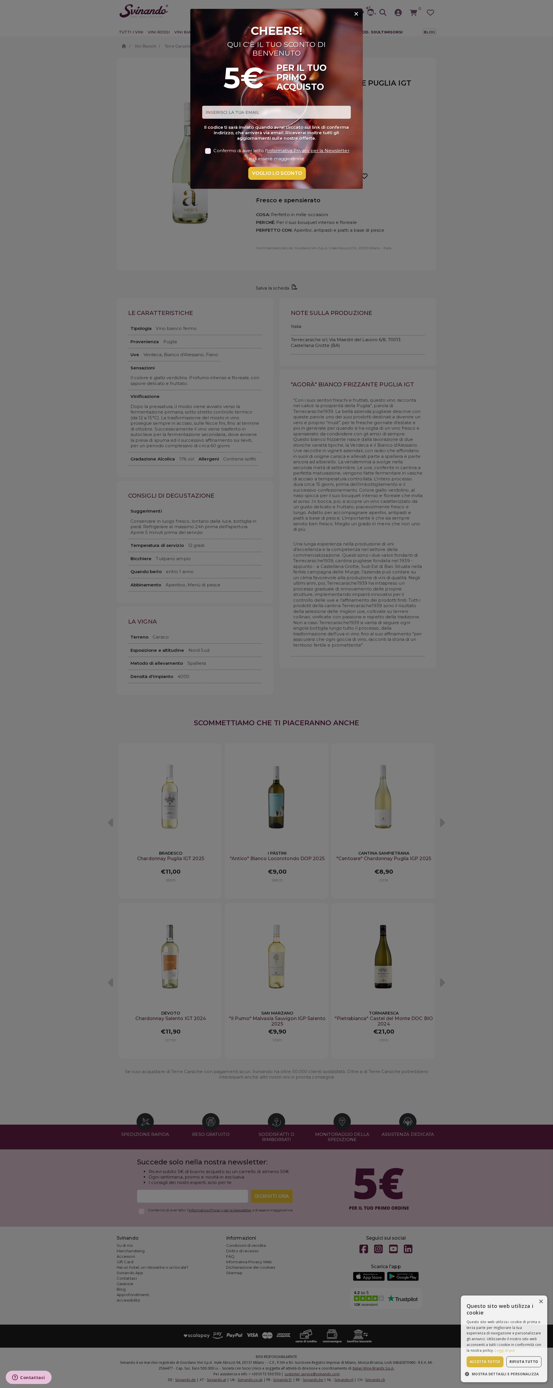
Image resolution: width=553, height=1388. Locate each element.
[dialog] (504, 1339)
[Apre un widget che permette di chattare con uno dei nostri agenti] (29, 1378)
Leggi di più (505, 1350)
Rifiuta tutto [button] (524, 1361)
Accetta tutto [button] (485, 1361)
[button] (504, 1373)
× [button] (541, 1302)
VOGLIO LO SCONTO (277, 173)
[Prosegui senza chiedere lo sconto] (356, 14)
